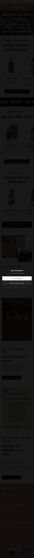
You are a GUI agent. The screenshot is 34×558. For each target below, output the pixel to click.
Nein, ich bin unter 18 (17, 283)
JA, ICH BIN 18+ (17, 278)
